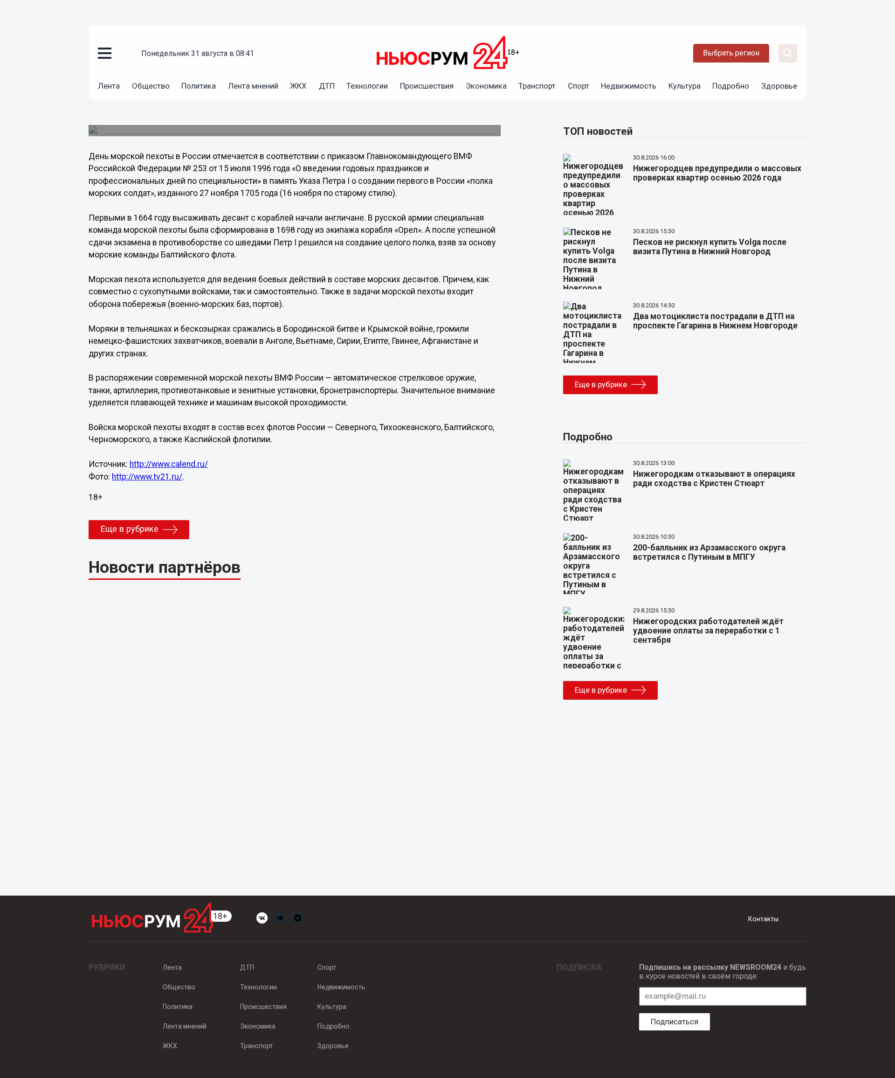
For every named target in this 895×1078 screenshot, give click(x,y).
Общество (151, 85)
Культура (684, 85)
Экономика (486, 85)
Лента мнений (253, 85)
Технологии (367, 85)
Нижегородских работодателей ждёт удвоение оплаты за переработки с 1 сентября (708, 631)
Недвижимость (628, 85)
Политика (198, 85)
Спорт (578, 85)
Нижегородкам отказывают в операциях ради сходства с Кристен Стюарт (714, 478)
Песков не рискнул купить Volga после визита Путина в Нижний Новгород (709, 246)
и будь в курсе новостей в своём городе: (722, 972)
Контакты (763, 919)
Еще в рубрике (129, 529)
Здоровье (779, 85)
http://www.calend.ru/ (169, 464)
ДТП (327, 85)
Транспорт (537, 85)
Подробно (730, 85)
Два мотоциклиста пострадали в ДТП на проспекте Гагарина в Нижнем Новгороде (715, 321)
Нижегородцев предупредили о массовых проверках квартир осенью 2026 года (717, 173)
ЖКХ (298, 85)
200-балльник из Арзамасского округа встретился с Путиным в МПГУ (709, 552)
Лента (109, 85)
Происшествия (427, 85)
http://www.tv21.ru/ (147, 476)
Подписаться (674, 1021)
